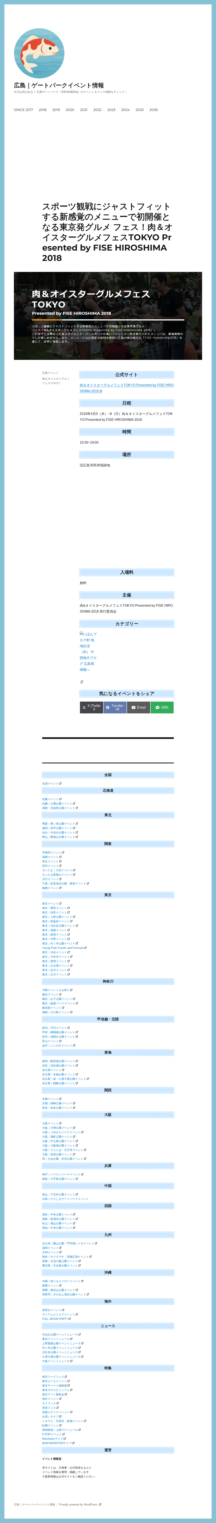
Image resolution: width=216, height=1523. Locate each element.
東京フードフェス (53, 1376)
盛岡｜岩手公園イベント (57, 828)
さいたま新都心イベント (57, 874)
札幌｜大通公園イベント (57, 803)
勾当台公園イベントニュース (60, 1334)
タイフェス (49, 1403)
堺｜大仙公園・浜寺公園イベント (62, 1158)
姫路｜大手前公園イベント (58, 1178)
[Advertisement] (108, 169)
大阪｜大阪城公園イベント (58, 1145)
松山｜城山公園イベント (57, 1223)
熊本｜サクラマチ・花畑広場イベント (65, 1256)
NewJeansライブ (52, 1438)
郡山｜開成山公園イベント (58, 836)
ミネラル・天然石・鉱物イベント (62, 1421)
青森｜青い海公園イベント (58, 823)
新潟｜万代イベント (54, 1027)
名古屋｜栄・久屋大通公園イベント (64, 1078)
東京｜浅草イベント (54, 912)
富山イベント (50, 1041)
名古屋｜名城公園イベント (58, 1074)
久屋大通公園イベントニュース (61, 1356)
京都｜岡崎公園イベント (57, 1103)
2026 (154, 110)
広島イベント (50, 372)
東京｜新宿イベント (54, 934)
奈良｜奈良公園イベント (57, 1107)
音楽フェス (49, 1407)
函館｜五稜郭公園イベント (58, 808)
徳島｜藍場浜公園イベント (58, 1219)
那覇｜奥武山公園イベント (58, 1290)
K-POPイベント (52, 1434)
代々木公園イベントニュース (60, 1347)
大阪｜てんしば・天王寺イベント (62, 1150)
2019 (56, 110)
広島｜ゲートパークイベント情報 (59, 85)
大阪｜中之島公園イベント (58, 1141)
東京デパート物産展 (54, 1385)
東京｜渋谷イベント (54, 952)
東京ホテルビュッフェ (56, 1390)
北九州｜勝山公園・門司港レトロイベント (68, 1243)
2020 (70, 110)
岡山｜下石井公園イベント (58, 1194)
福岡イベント (50, 1247)
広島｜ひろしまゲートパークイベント (65, 1198)
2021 (84, 110)
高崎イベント (50, 857)
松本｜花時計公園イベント (58, 1036)
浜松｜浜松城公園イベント (58, 1065)
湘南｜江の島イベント (56, 1012)
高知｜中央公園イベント (57, 1227)
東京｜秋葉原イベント (56, 921)
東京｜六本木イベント (56, 956)
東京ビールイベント (54, 1381)
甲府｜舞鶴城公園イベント (58, 1032)
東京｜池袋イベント (54, 930)
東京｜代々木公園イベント (58, 943)
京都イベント (50, 1098)
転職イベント (50, 1425)
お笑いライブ (50, 1416)
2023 (111, 110)
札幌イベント (50, 799)
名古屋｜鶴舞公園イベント (58, 1083)
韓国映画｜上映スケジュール (60, 1429)
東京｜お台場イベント (56, 965)
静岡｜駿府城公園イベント (58, 1061)
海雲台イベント (51, 1310)
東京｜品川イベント (54, 970)
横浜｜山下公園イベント (57, 998)
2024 (125, 110)
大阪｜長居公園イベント (57, 1154)
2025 (140, 110)
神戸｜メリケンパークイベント (61, 1174)
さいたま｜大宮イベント (57, 870)
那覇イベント (50, 1285)
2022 (97, 110)
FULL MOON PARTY (55, 1318)
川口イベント (50, 879)
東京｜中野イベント (54, 939)
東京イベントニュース (56, 1339)
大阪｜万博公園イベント (57, 1127)
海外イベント (50, 1398)
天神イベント (50, 1252)
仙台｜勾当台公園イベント (58, 832)
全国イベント (50, 783)
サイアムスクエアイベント (58, 1314)
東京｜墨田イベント (54, 908)
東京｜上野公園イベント (57, 916)
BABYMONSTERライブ (57, 1443)
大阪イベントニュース (56, 1361)
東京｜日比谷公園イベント (58, 925)
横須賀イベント (51, 1007)
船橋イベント (50, 888)
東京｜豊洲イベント (54, 961)
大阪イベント (50, 1123)
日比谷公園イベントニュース (60, 1352)
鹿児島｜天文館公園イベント (60, 1265)
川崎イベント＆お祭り (56, 990)
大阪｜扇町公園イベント (57, 1136)
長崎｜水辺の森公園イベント (60, 1261)
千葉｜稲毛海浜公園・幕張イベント (64, 883)
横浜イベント (50, 994)
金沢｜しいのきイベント (57, 1045)
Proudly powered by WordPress (78, 1504)
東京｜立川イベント (54, 974)
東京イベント (50, 903)
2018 (42, 110)
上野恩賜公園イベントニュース (61, 1343)
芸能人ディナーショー (56, 1412)
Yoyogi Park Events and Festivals (63, 947)
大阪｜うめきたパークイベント (61, 1132)
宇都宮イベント (51, 852)
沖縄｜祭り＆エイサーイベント (61, 1281)
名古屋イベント (51, 1070)
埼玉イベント (50, 861)
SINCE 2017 (23, 110)
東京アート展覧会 (53, 1394)
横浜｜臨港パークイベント (58, 1003)
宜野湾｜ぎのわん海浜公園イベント (64, 1294)
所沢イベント (50, 865)
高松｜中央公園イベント (57, 1214)
